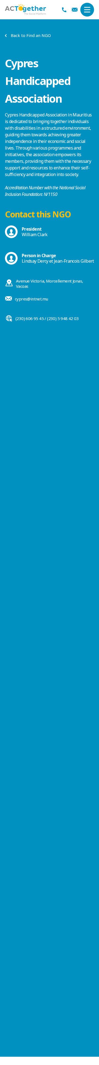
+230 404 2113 (64, 9)
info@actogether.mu (75, 10)
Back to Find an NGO (31, 35)
